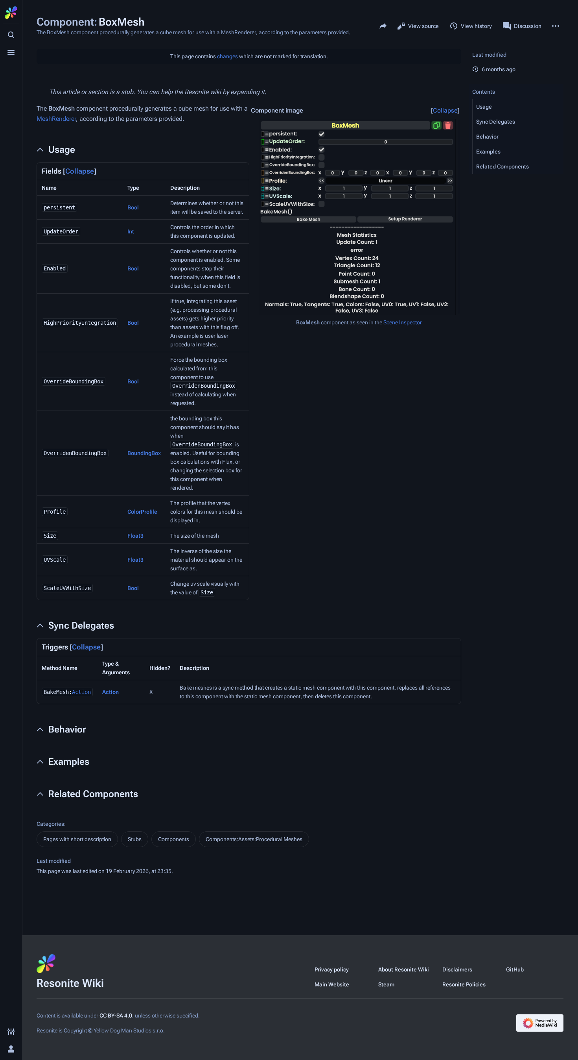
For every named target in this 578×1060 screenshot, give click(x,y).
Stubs (135, 839)
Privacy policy (332, 969)
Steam (386, 984)
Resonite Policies (464, 984)
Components (173, 839)
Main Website (332, 984)
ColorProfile (142, 512)
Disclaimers (457, 969)
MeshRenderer (56, 118)
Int (130, 231)
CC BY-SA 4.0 (115, 1015)
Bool (133, 207)
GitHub (515, 969)
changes (227, 56)
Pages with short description (77, 839)
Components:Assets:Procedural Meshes (254, 839)
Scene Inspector (402, 322)
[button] (518, 106)
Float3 (135, 536)
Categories (50, 824)
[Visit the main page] (11, 12)
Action (81, 692)
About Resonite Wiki (403, 969)
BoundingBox (144, 453)
